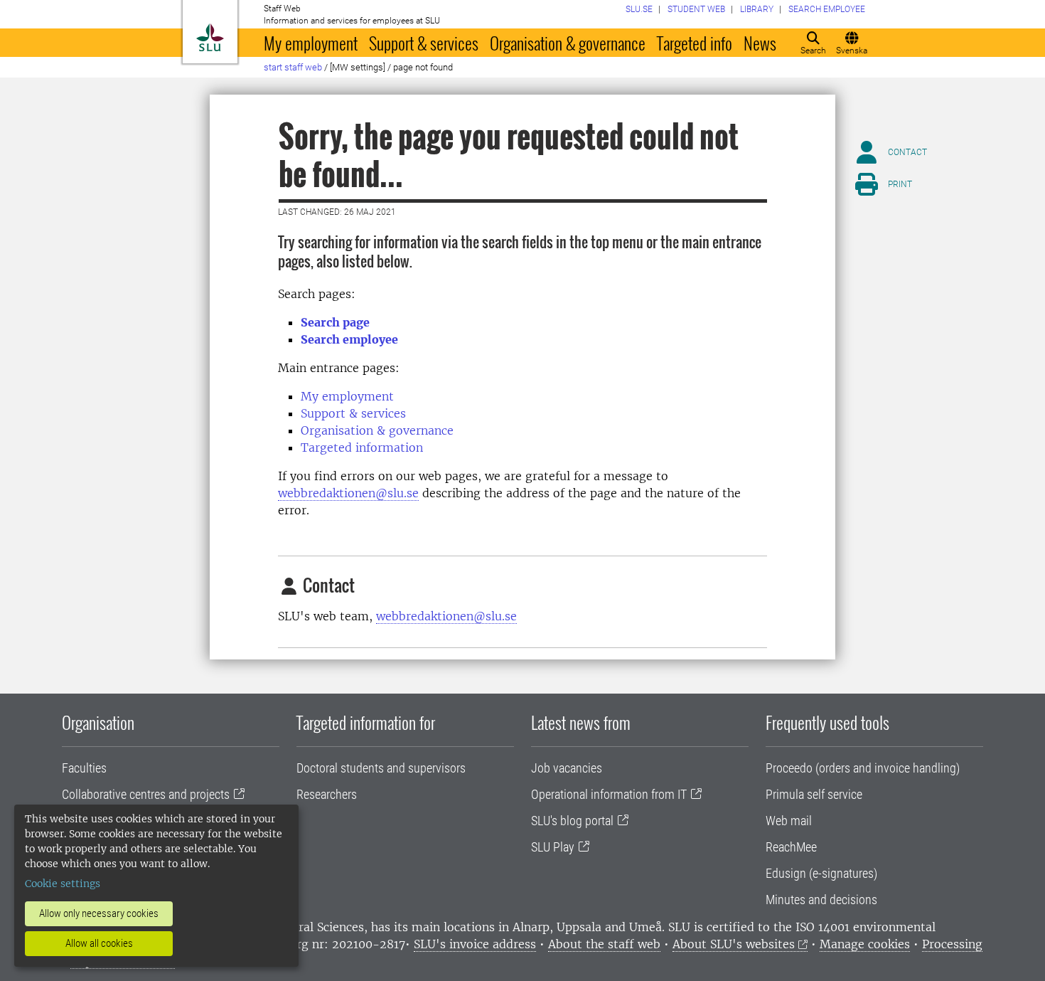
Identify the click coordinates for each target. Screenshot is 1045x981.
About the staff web (604, 944)
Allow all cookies (99, 943)
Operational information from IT (609, 794)
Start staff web (293, 67)
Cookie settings (62, 883)
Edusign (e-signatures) (821, 873)
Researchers (326, 794)
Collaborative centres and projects (146, 794)
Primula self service (814, 794)
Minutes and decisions (821, 899)
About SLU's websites (733, 944)
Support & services (423, 42)
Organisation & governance (567, 42)
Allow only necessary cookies (99, 913)
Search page (335, 322)
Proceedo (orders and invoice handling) (863, 767)
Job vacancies (566, 767)
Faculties (84, 767)
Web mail (789, 820)
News (760, 42)
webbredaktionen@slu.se (348, 493)
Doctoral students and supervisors (381, 767)
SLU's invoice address (475, 944)
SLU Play (552, 846)
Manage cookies (865, 944)
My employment (311, 42)
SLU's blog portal (572, 820)
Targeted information (362, 447)
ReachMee (791, 846)
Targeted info (694, 42)
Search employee (349, 339)
